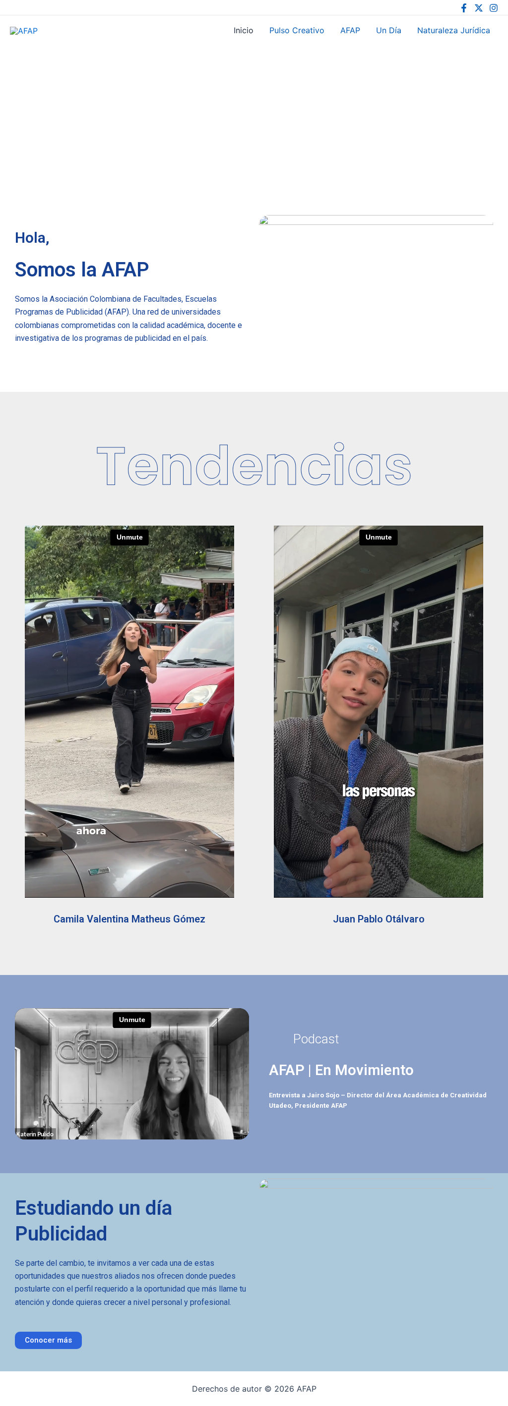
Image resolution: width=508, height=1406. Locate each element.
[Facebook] (463, 7)
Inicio (244, 30)
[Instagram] (493, 7)
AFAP (56, 30)
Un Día (388, 30)
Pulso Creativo (296, 30)
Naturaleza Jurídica (453, 30)
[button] (310, 1039)
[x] (478, 7)
